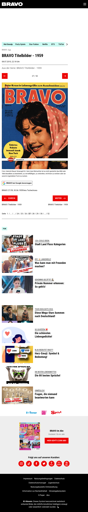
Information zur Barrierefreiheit (34, 491)
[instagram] (21, 463)
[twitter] (44, 463)
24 (18, 214)
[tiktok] (29, 463)
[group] (34, 44)
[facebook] (36, 463)
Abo (48, 495)
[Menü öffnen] (84, 4)
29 (37, 214)
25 (22, 214)
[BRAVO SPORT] (56, 412)
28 (33, 214)
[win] (67, 463)
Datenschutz (59, 479)
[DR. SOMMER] (31, 412)
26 (26, 214)
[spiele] (59, 463)
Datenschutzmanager (37, 483)
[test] (51, 463)
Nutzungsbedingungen (43, 479)
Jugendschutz (53, 483)
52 (48, 214)
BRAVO (4, 50)
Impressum (27, 479)
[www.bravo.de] (12, 4)
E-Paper (41, 495)
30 (41, 214)
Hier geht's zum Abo (56, 440)
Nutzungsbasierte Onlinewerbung (44, 487)
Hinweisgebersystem (57, 491)
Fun (9, 50)
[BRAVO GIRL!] (44, 412)
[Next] (66, 44)
